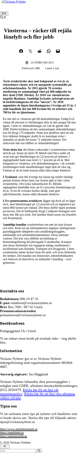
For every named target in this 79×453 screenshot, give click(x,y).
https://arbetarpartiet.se (13, 436)
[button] (3, 17)
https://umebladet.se (12, 432)
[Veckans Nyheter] (14, 1)
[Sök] (39, 451)
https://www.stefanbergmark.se (18, 429)
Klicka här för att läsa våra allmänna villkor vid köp (37, 396)
